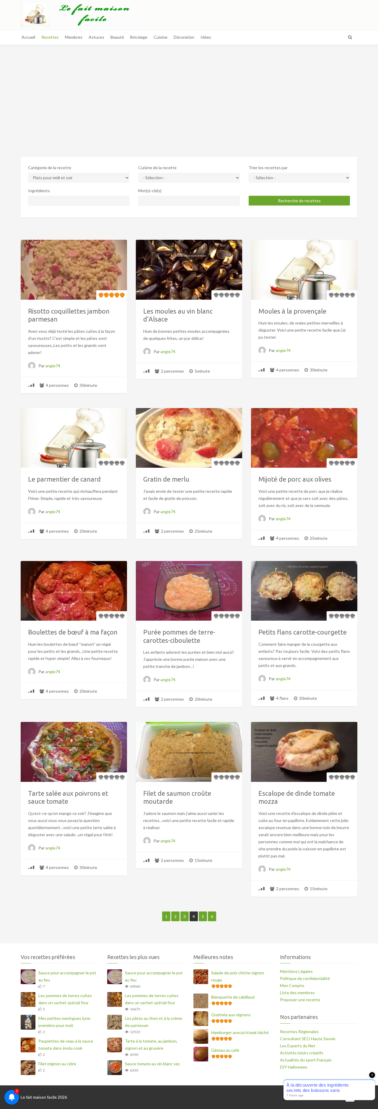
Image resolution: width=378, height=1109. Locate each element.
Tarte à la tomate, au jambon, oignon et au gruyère (151, 1044)
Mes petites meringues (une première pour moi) (64, 1022)
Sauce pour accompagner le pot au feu (67, 976)
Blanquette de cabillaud (233, 996)
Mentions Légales (296, 971)
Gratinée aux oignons (231, 1014)
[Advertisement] (189, 93)
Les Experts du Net (297, 1045)
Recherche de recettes (299, 200)
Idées (206, 37)
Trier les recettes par (268, 167)
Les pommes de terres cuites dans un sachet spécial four (65, 999)
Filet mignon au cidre (57, 1063)
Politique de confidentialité (305, 978)
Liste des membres (297, 992)
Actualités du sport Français (306, 1059)
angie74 (52, 365)
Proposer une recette (300, 999)
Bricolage (138, 37)
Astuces (96, 37)
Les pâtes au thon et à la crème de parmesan (153, 1022)
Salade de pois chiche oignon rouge (237, 976)
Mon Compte (292, 985)
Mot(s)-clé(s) (150, 190)
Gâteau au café (225, 1050)
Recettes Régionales (299, 1031)
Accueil (28, 37)
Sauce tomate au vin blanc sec (152, 1063)
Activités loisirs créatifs (301, 1052)
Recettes (50, 37)
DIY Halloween (293, 1066)
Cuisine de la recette (157, 167)
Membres (73, 37)
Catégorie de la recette (49, 167)
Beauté (117, 37)
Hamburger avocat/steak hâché (240, 1032)
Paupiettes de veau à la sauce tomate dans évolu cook (65, 1044)
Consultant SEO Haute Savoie (307, 1038)
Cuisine (160, 37)
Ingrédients (39, 190)
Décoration (184, 37)
